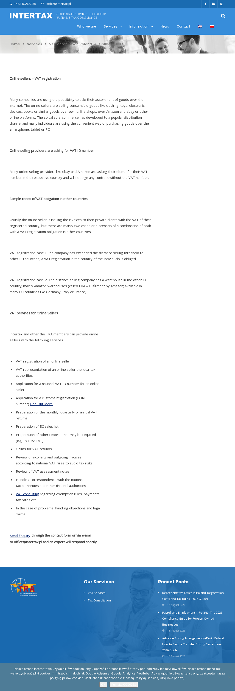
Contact (183, 26)
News (165, 26)
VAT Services (97, 593)
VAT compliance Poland (70, 44)
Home (15, 44)
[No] (229, 677)
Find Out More (41, 404)
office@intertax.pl (58, 4)
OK (103, 684)
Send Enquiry (20, 535)
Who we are (86, 26)
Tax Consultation (99, 600)
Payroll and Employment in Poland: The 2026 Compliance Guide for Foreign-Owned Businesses (192, 618)
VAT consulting (27, 494)
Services (34, 44)
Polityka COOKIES (123, 684)
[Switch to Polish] (212, 26)
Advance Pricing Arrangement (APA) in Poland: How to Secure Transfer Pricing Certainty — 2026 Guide (193, 644)
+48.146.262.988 (25, 4)
